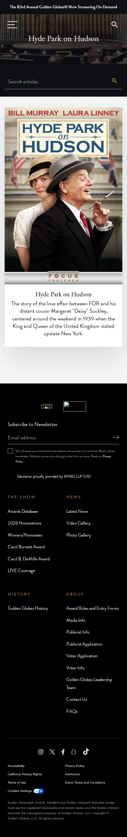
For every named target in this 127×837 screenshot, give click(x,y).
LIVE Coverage (21, 570)
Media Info (75, 620)
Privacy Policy (74, 766)
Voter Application (81, 655)
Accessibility (16, 766)
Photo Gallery (78, 535)
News (73, 497)
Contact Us (76, 699)
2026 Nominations (24, 523)
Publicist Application (84, 644)
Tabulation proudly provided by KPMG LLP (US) (54, 476)
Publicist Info (77, 632)
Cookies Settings (20, 791)
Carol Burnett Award (26, 546)
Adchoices (72, 774)
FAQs (71, 711)
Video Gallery (78, 523)
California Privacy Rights (25, 774)
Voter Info (75, 667)
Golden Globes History (28, 608)
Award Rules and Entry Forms (92, 608)
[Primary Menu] (12, 25)
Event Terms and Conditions (85, 782)
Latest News (77, 511)
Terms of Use (17, 782)
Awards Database (23, 511)
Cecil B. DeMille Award (29, 558)
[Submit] (116, 438)
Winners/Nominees (25, 535)
